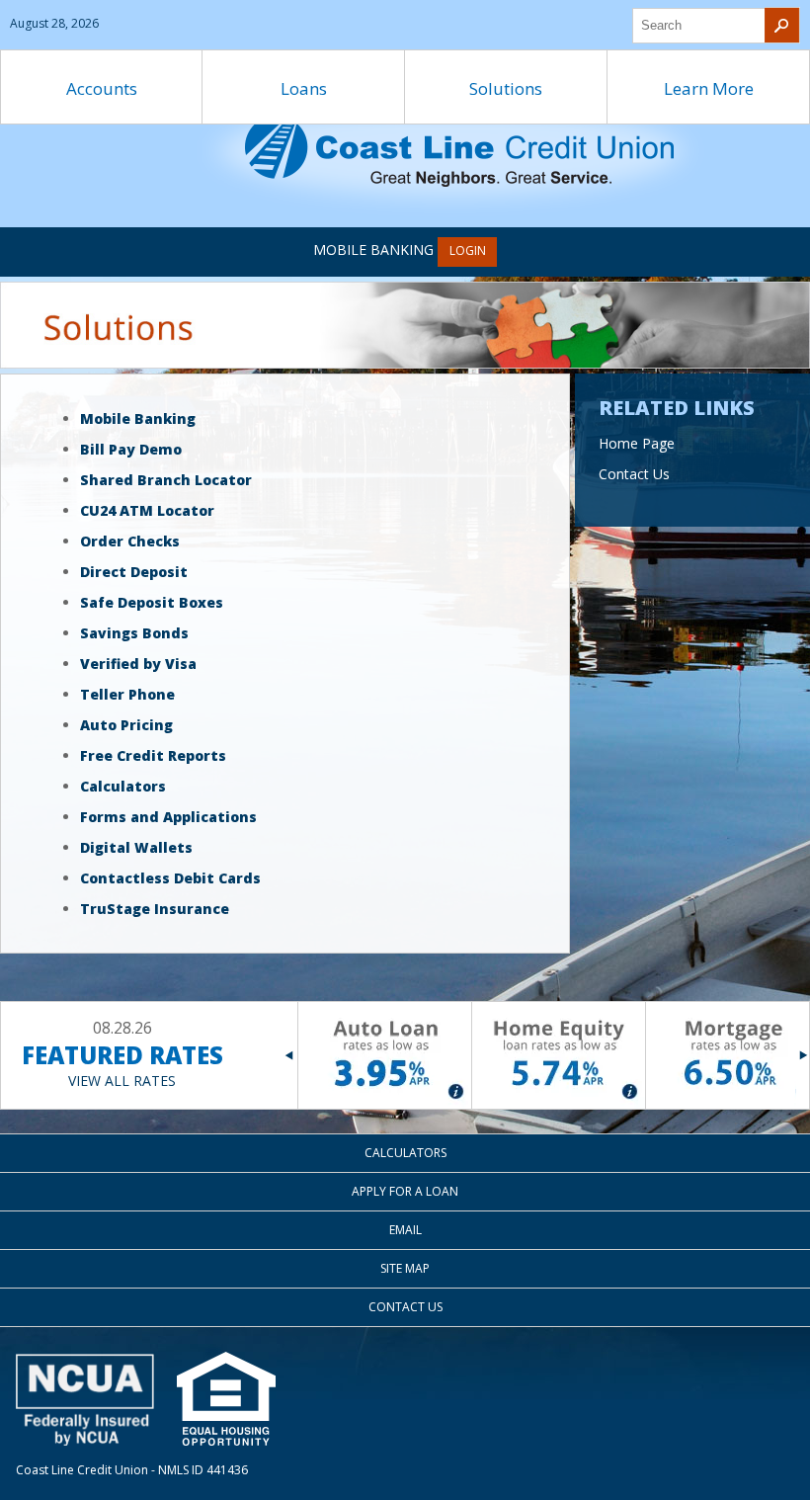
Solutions (505, 88)
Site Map (405, 1268)
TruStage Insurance (154, 908)
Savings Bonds (134, 633)
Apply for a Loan (405, 1191)
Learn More (709, 88)
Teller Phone (127, 694)
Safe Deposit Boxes (151, 602)
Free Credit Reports (153, 755)
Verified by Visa (138, 663)
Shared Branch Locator (166, 479)
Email (405, 1229)
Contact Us (634, 473)
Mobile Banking (138, 418)
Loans (304, 88)
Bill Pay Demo (131, 449)
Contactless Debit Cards (170, 878)
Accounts (101, 88)
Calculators (123, 786)
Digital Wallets (136, 847)
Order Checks (130, 541)
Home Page (637, 443)
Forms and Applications (168, 816)
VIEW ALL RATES (122, 1080)
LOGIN (467, 250)
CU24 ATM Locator (147, 510)
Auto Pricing (126, 724)
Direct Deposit (134, 571)
